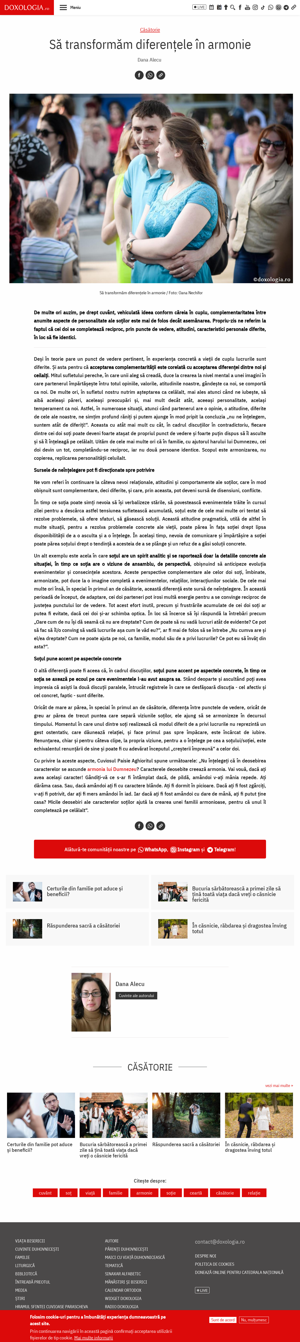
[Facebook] (240, 6)
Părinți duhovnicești (126, 1249)
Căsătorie (150, 29)
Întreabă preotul (32, 1282)
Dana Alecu (149, 59)
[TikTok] (263, 6)
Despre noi (205, 1256)
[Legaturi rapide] (293, 6)
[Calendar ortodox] (211, 6)
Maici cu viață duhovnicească (135, 1257)
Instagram (188, 849)
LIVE (201, 7)
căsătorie (225, 1193)
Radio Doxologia (121, 1306)
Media (21, 1290)
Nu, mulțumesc (254, 1320)
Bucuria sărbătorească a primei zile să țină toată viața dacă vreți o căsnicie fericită (236, 894)
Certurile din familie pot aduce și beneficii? (85, 891)
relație (254, 1193)
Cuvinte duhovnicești (37, 1249)
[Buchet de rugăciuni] (226, 6)
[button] (70, 7)
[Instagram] (255, 6)
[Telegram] (286, 6)
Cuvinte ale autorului (136, 995)
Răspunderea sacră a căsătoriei (83, 925)
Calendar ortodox (123, 1290)
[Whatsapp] (150, 75)
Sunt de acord (223, 1320)
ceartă (196, 1193)
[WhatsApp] (270, 6)
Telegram (224, 849)
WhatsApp (156, 849)
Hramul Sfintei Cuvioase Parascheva (51, 1306)
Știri (20, 1298)
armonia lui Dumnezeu (112, 769)
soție (171, 1193)
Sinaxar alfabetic (123, 1274)
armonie (144, 1193)
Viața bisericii (30, 1241)
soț (68, 1193)
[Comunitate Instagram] (278, 6)
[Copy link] (160, 75)
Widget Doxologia (123, 1298)
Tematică (114, 1265)
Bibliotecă (26, 1274)
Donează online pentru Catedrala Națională (239, 1272)
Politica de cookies (214, 1264)
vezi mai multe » (279, 1085)
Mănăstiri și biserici (126, 1282)
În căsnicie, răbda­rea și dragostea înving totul (239, 928)
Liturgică (25, 1265)
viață (90, 1193)
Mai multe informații (93, 1337)
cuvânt (45, 1193)
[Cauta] (232, 6)
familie (115, 1193)
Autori (112, 1241)
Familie (22, 1257)
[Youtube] (247, 6)
